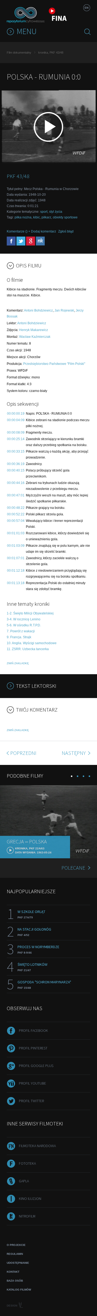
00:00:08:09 (16, 432)
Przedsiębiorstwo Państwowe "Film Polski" (54, 364)
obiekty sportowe (65, 217)
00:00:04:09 (16, 420)
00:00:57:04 (16, 521)
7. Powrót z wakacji (21, 631)
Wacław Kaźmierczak (34, 337)
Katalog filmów (19, 1289)
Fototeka (27, 1163)
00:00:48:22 (16, 508)
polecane (73, 867)
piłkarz (46, 217)
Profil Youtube (32, 1083)
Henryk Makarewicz (33, 330)
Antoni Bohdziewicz (38, 310)
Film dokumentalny (19, 52)
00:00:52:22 (16, 514)
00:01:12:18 (16, 570)
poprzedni (23, 752)
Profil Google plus (36, 1065)
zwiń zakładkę (18, 663)
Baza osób (15, 1280)
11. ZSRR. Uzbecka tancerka (28, 649)
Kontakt (13, 1271)
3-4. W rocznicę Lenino (23, 619)
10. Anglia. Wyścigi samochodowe (32, 643)
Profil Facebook (33, 1030)
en (86, 7)
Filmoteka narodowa (37, 1145)
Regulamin (15, 1253)
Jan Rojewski (64, 310)
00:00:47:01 (16, 495)
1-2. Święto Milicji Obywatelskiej (30, 613)
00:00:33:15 (16, 451)
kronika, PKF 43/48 (50, 52)
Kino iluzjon (30, 1198)
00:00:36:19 (16, 464)
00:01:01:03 (16, 533)
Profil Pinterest (33, 1048)
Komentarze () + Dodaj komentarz (31, 231)
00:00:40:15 (16, 470)
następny (74, 752)
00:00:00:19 (16, 413)
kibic (36, 217)
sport (43, 212)
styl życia (55, 212)
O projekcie (16, 1244)
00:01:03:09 (16, 546)
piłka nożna (23, 217)
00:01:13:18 (16, 583)
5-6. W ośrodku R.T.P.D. (24, 625)
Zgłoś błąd (66, 231)
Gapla (24, 1180)
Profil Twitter (31, 1100)
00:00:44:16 (16, 483)
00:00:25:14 (16, 439)
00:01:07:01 (16, 558)
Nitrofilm (27, 1216)
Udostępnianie (18, 1262)
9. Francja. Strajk (19, 637)
